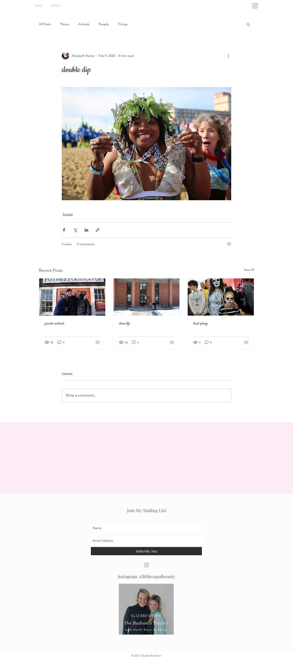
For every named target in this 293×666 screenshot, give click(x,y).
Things (123, 24)
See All (249, 270)
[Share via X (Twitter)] (75, 230)
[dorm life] (147, 297)
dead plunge (200, 323)
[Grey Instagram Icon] (255, 5)
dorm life (124, 323)
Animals (84, 24)
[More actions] (228, 55)
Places (64, 24)
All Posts (45, 24)
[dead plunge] (221, 297)
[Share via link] (97, 230)
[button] (248, 24)
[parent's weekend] (72, 297)
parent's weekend (54, 323)
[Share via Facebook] (64, 230)
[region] (146, 612)
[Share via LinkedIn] (86, 230)
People (104, 24)
